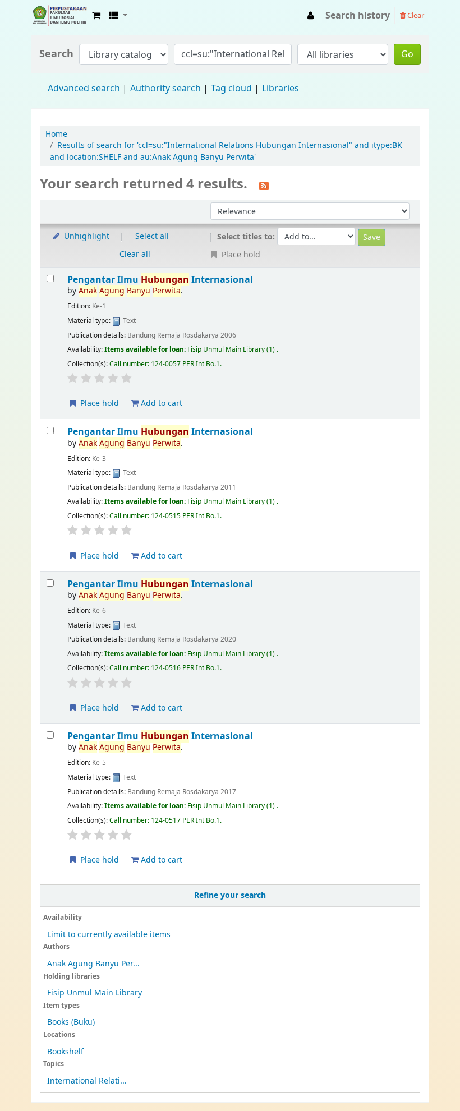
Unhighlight (85, 236)
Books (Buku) (71, 1022)
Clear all (134, 254)
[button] (96, 15)
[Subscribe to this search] (264, 185)
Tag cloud (231, 88)
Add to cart (160, 403)
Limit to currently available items (109, 935)
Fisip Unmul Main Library (59, 15)
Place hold (98, 403)
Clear (415, 15)
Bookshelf (65, 1052)
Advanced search (84, 88)
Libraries (280, 88)
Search (56, 54)
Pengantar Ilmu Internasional (160, 279)
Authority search (165, 88)
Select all (152, 236)
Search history (357, 15)
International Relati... (87, 1081)
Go (407, 54)
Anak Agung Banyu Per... (93, 964)
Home (56, 134)
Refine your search (230, 895)
